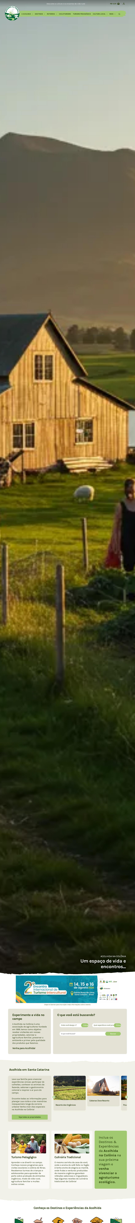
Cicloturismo (65, 14)
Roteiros (51, 14)
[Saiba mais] (103, 1088)
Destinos (39, 14)
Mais (111, 14)
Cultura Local (99, 14)
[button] (53, 1097)
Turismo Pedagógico (82, 14)
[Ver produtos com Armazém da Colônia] (77, 1221)
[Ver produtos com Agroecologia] (19, 1221)
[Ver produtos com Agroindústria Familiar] (38, 1221)
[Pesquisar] (119, 14)
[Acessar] (124, 4)
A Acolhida (26, 14)
